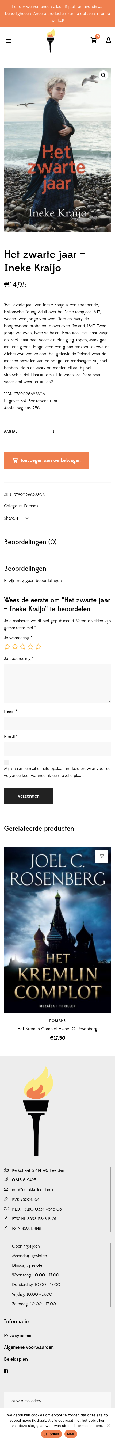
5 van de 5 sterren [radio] (38, 646)
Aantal (11, 431)
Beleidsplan (16, 1359)
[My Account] (108, 40)
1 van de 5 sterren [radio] (7, 646)
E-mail (11, 736)
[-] (50, 40)
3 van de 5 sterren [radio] (23, 646)
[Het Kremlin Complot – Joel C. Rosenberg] (57, 930)
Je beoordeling (19, 658)
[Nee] (108, 1425)
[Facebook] (57, 1371)
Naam (10, 711)
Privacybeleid (18, 1335)
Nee (70, 1434)
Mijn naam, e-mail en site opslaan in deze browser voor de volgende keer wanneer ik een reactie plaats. (57, 772)
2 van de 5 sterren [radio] (15, 646)
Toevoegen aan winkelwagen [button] (101, 856)
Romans (31, 506)
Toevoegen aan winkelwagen (50, 460)
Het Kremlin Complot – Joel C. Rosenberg (57, 1029)
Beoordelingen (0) (30, 542)
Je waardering (18, 637)
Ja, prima (51, 1434)
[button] (103, 75)
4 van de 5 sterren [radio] (30, 646)
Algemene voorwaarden (29, 1347)
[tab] (57, 542)
